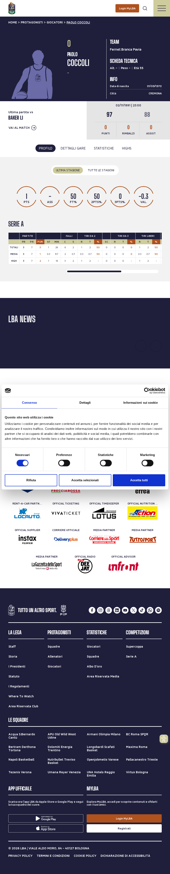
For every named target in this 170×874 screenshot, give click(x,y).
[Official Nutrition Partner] (143, 513)
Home (12, 22)
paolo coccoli (78, 22)
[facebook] (92, 610)
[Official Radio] (85, 566)
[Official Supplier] (27, 539)
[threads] (108, 610)
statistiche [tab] (104, 148)
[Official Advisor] (123, 566)
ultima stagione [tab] (68, 170)
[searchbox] (85, 5)
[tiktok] (141, 610)
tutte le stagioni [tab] (101, 170)
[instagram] (100, 610)
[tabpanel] (85, 219)
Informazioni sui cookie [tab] (140, 402)
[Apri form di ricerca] (145, 8)
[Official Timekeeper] (104, 513)
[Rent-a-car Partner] (27, 513)
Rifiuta (31, 480)
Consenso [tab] (29, 402)
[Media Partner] (104, 539)
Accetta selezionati (85, 480)
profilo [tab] (45, 148)
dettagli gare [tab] (73, 148)
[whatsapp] (150, 610)
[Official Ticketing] (66, 513)
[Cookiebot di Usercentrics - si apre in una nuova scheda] (147, 391)
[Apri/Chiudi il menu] (161, 8)
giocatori (55, 22)
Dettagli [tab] (85, 402)
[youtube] (125, 610)
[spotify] (158, 610)
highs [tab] (126, 148)
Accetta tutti (139, 480)
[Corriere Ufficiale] (66, 539)
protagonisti (32, 22)
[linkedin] (117, 610)
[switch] (64, 463)
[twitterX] (133, 610)
